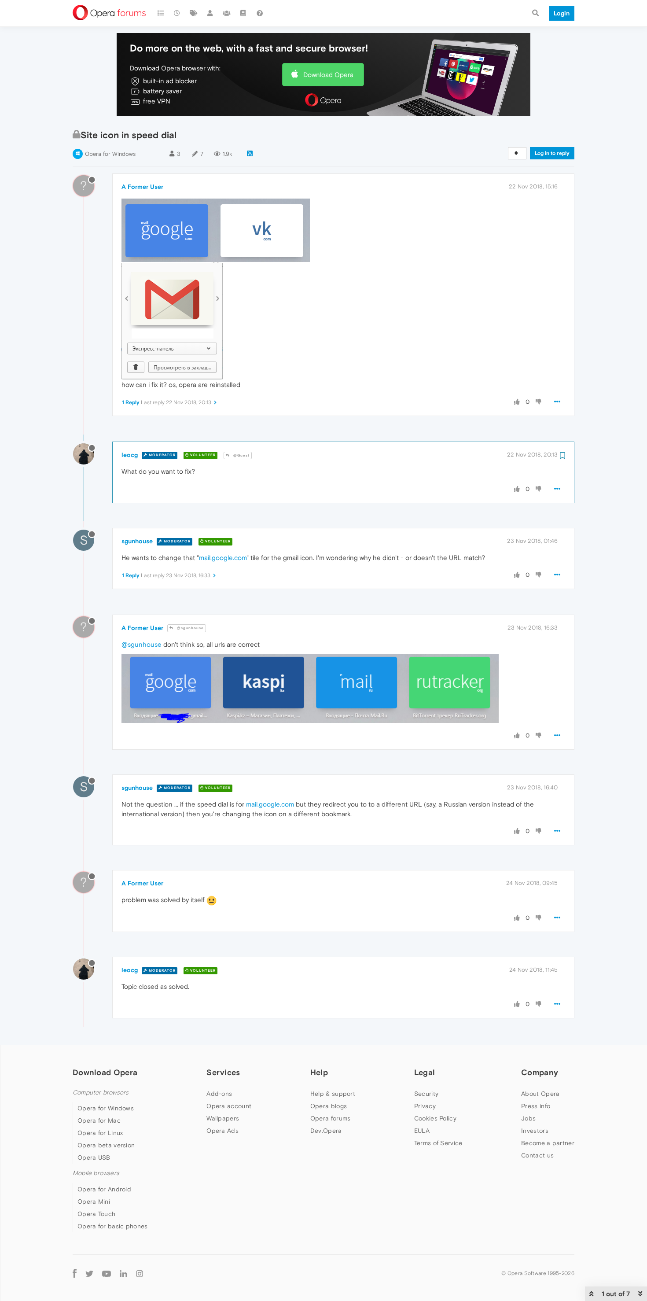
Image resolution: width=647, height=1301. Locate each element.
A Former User (142, 186)
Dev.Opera (326, 1130)
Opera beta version (106, 1145)
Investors (534, 1130)
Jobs (528, 1118)
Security (426, 1093)
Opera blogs (328, 1105)
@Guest (241, 455)
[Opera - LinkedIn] (123, 1273)
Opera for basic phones (112, 1226)
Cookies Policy (435, 1118)
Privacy (425, 1105)
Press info (535, 1105)
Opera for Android (104, 1189)
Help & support (332, 1093)
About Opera (540, 1093)
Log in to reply (552, 153)
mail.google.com (222, 557)
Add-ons (219, 1093)
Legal (424, 1072)
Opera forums (330, 1118)
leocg (129, 454)
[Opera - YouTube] (106, 1273)
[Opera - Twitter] (89, 1273)
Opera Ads (222, 1130)
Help (319, 1072)
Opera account (228, 1105)
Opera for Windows (110, 154)
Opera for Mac (99, 1120)
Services (223, 1072)
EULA (422, 1130)
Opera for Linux (100, 1132)
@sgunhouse (190, 628)
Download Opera (328, 74)
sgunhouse (137, 541)
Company (539, 1072)
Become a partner (547, 1142)
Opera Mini (93, 1201)
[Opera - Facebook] (74, 1273)
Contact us (537, 1155)
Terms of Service (438, 1142)
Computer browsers (101, 1092)
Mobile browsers (96, 1173)
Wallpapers (222, 1118)
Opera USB (93, 1157)
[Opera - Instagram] (139, 1273)
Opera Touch (96, 1213)
